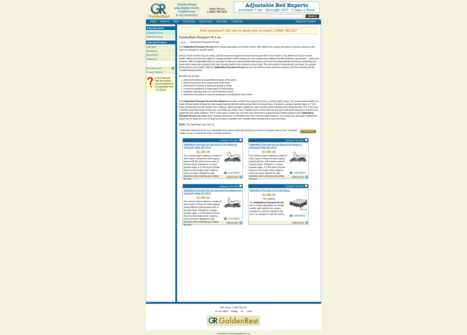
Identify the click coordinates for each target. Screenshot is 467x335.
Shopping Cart (154, 68)
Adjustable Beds (155, 37)
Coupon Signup (154, 72)
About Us (164, 21)
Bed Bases (152, 51)
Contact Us (236, 21)
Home (153, 21)
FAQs (176, 21)
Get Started (160, 89)
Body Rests (152, 55)
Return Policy (206, 21)
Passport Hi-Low (155, 33)
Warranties (222, 21)
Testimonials (189, 21)
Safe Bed (151, 47)
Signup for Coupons (306, 21)
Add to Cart (298, 222)
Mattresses (152, 59)
